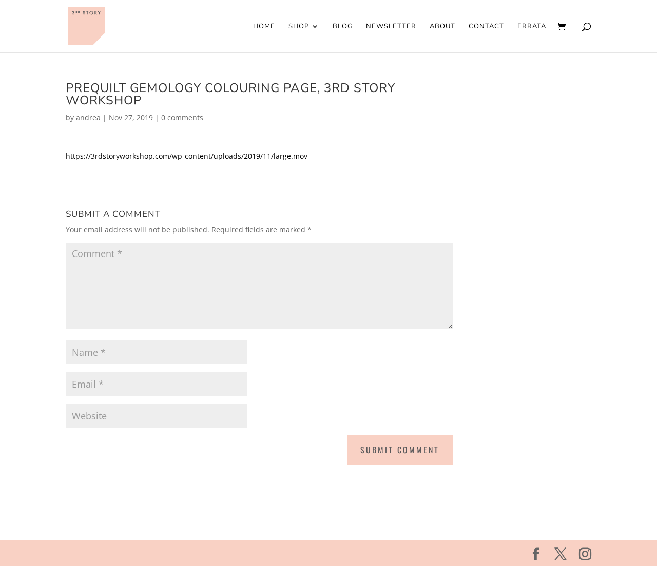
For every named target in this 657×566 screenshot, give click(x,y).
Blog (343, 27)
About (442, 27)
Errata (531, 27)
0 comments (182, 117)
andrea (88, 117)
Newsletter (391, 27)
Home (264, 27)
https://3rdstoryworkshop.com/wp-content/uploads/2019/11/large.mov (186, 156)
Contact (486, 27)
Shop (298, 27)
